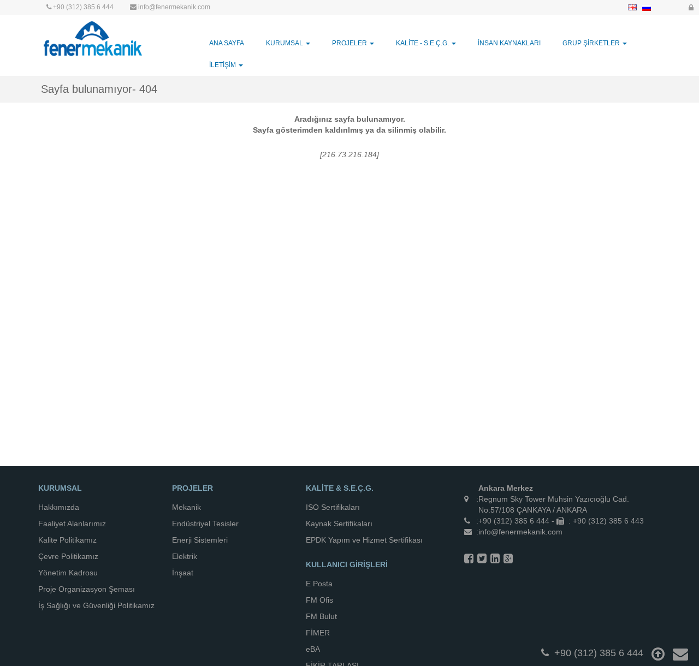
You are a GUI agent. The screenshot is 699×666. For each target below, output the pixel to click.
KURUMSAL (60, 488)
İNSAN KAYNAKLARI (509, 43)
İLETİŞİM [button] (223, 65)
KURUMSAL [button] (285, 43)
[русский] (646, 7)
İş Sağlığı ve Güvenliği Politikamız (96, 605)
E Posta (319, 583)
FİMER (318, 632)
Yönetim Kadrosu (68, 572)
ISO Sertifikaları (333, 507)
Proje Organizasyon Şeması (86, 589)
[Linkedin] (495, 558)
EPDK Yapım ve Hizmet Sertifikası (364, 540)
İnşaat (182, 572)
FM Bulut (321, 616)
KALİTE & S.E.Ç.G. (340, 488)
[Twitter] (482, 558)
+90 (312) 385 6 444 (83, 7)
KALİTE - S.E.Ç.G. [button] (423, 43)
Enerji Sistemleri (200, 540)
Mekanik (186, 507)
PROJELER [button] (350, 43)
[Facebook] (468, 558)
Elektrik (184, 556)
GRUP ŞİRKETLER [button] (591, 43)
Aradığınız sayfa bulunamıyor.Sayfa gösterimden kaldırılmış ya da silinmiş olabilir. (349, 124)
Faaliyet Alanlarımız (72, 523)
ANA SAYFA (226, 43)
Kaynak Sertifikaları (339, 523)
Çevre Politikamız (68, 556)
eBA (313, 649)
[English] (632, 7)
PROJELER (192, 488)
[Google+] (508, 558)
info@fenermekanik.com (174, 7)
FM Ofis (319, 600)
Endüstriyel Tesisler (205, 523)
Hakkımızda (58, 507)
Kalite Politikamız (67, 540)
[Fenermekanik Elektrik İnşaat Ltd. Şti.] (93, 37)
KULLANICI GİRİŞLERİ (347, 564)
